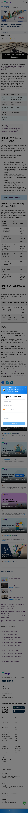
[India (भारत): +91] (4, 410)
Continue (13, 423)
